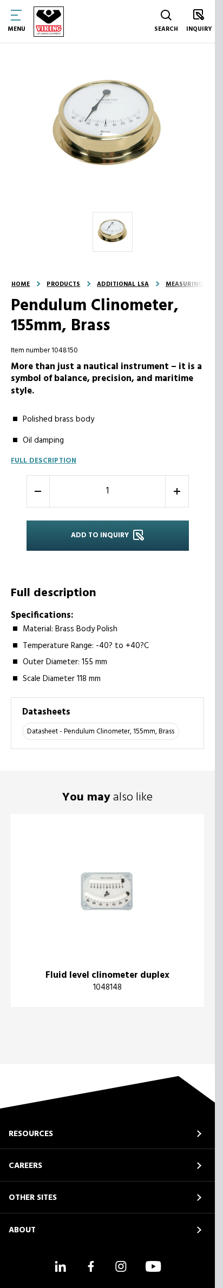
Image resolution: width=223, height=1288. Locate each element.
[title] (107, 910)
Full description (43, 460)
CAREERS (25, 1165)
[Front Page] (48, 21)
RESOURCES (31, 1133)
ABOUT (22, 1230)
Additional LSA (123, 284)
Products (63, 284)
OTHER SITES (33, 1197)
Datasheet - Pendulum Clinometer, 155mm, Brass (100, 731)
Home (20, 284)
